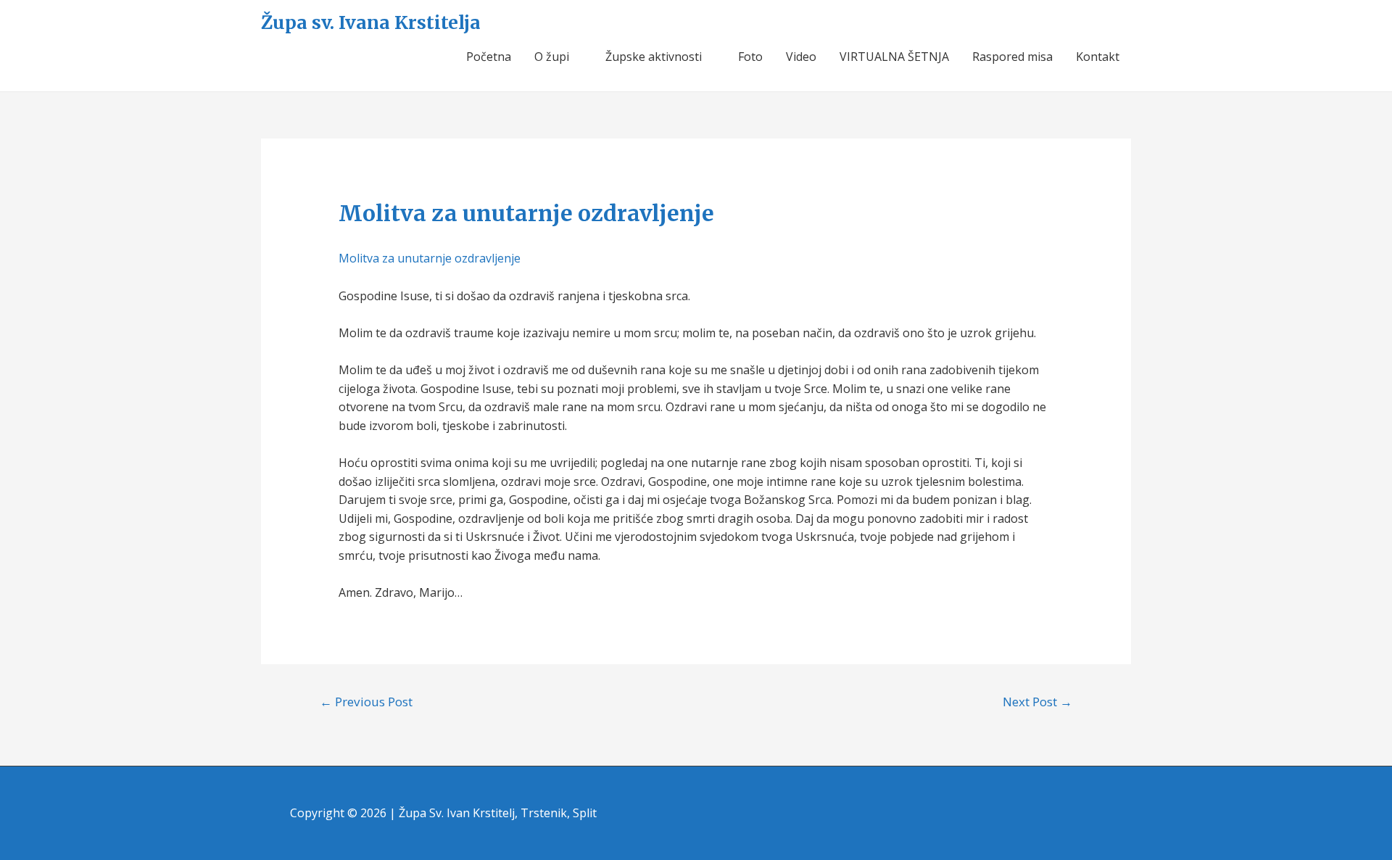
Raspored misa (1012, 57)
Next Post (1037, 701)
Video (801, 57)
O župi (551, 57)
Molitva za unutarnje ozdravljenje (430, 258)
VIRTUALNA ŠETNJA (894, 57)
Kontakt (1097, 57)
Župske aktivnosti (653, 57)
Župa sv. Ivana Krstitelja (371, 22)
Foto (750, 57)
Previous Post (366, 701)
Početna (488, 57)
